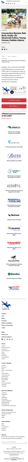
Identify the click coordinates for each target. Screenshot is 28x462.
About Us (3, 345)
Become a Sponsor (7, 118)
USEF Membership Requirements (9, 405)
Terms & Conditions (10, 448)
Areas (3, 352)
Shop (3, 318)
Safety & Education (7, 410)
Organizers (4, 386)
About (3, 343)
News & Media (6, 421)
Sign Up (4, 434)
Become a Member (7, 390)
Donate (4, 313)
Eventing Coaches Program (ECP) (9, 412)
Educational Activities (6, 413)
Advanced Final (5, 373)
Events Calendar (6, 363)
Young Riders (4, 399)
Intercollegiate (5, 378)
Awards (3, 381)
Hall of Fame (4, 355)
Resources (5, 334)
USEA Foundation (7, 323)
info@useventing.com (14, 454)
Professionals (4, 394)
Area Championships (6, 383)
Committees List (5, 357)
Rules (3, 368)
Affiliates (3, 353)
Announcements (7, 337)
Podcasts (4, 58)
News (3, 423)
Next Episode (13, 106)
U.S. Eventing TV (5, 426)
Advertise (4, 430)
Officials (3, 415)
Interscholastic (5, 379)
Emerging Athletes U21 (6, 400)
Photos (3, 425)
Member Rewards (5, 402)
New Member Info (5, 404)
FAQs (3, 332)
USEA (3, 56)
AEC (2, 371)
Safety (3, 417)
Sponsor (3, 358)
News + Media (12, 56)
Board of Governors (6, 347)
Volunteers (4, 384)
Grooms (3, 396)
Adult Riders (4, 397)
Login (3, 327)
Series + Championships (7, 370)
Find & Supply (15, 457)
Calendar (4, 365)
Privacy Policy (19, 448)
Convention (4, 30)
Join (3, 316)
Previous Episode (15, 100)
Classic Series (5, 376)
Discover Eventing (7, 325)
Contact (4, 320)
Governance (4, 349)
